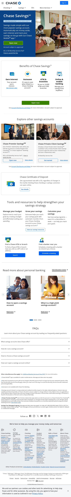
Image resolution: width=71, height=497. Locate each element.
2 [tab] (34, 320)
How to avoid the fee (11, 53)
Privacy (12, 478)
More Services (46, 8)
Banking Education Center (64, 448)
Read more (11, 312)
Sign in (65, 3)
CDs (32, 8)
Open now (13, 43)
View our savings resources (36, 229)
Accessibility (32, 478)
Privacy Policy (37, 493)
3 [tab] (38, 320)
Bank (6, 443)
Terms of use (23, 478)
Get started (51, 160)
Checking (7, 8)
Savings (22, 8)
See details (25, 189)
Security (17, 478)
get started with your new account (29, 458)
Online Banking (27, 467)
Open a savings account (17, 441)
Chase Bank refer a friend (53, 436)
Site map (52, 478)
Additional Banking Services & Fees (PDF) (34, 374)
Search (19, 255)
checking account (29, 436)
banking (3, 437)
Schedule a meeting (50, 253)
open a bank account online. (5, 441)
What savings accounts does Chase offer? (15, 342)
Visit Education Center (59, 270)
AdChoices (58, 478)
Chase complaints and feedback (64, 460)
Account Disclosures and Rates (20, 108)
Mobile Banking (36, 467)
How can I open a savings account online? (15, 363)
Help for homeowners (42, 478)
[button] (68, 491)
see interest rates (16, 447)
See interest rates (11, 88)
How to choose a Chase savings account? (15, 356)
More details (29, 160)
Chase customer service (65, 455)
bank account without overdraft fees (28, 448)
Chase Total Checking (29, 440)
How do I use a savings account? (12, 349)
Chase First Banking (40, 456)
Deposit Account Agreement (57, 467)
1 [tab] (30, 320)
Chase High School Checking (40, 453)
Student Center (41, 447)
